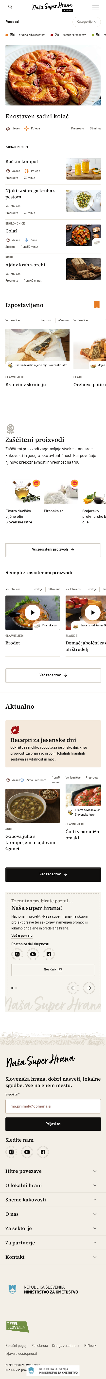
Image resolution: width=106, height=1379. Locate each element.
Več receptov (50, 675)
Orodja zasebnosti (66, 1346)
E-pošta (12, 1094)
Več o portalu (22, 936)
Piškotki (90, 1346)
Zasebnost (40, 1346)
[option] (53, 937)
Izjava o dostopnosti (21, 1354)
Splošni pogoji (16, 1346)
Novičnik (50, 969)
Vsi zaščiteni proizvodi (50, 549)
